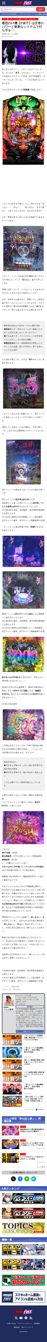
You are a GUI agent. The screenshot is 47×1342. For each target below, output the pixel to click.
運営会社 (17, 1327)
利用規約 (37, 1323)
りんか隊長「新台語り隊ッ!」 (29, 19)
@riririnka (22, 1004)
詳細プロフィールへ (29, 1031)
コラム (5, 19)
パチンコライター (14, 19)
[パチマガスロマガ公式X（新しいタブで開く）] (16, 1317)
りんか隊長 (14, 34)
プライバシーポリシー (25, 1323)
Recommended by (29, 1109)
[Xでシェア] (13, 1178)
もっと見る (41, 1167)
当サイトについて (27, 1327)
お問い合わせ (11, 1323)
